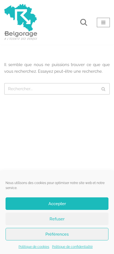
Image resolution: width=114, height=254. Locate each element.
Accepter (57, 203)
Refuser (57, 219)
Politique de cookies (34, 247)
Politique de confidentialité (72, 247)
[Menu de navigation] (103, 22)
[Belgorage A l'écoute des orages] (20, 22)
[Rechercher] (83, 22)
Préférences (57, 234)
